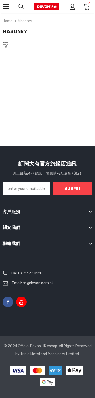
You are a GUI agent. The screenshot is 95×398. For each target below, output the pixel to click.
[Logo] (46, 6)
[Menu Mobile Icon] (6, 6)
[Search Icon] (21, 6)
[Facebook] (8, 302)
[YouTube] (21, 302)
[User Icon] (72, 7)
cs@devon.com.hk (38, 283)
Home (8, 21)
